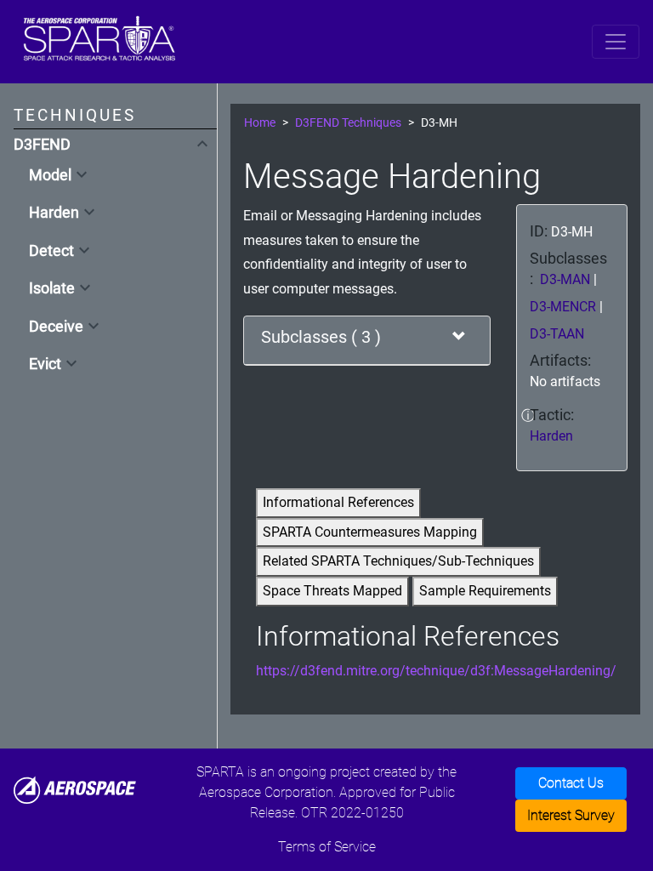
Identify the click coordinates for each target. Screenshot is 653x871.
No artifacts (565, 381)
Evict (45, 364)
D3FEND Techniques (348, 123)
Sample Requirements (485, 591)
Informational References (338, 502)
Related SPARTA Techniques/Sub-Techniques (398, 561)
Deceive (56, 326)
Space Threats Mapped (332, 591)
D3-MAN (566, 279)
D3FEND (42, 144)
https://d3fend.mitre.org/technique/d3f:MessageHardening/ (436, 671)
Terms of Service (327, 847)
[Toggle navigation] (615, 42)
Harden (54, 212)
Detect (51, 250)
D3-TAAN (557, 334)
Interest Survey (571, 815)
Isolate (52, 288)
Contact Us (571, 783)
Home (259, 123)
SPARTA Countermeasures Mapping (370, 532)
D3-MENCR (564, 307)
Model (50, 175)
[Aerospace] (75, 789)
